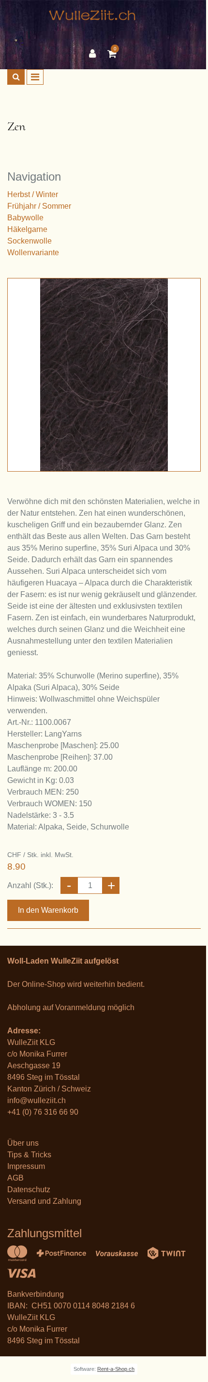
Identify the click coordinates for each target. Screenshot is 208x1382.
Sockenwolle (29, 241)
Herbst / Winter (32, 194)
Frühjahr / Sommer (39, 206)
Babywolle (25, 218)
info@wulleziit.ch (36, 1100)
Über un (21, 1143)
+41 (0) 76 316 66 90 (42, 1112)
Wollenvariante (33, 252)
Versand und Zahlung (44, 1201)
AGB (15, 1178)
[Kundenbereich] (95, 53)
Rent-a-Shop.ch (115, 1369)
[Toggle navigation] (35, 77)
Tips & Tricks (29, 1155)
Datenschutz (28, 1189)
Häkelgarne (27, 229)
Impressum (26, 1166)
